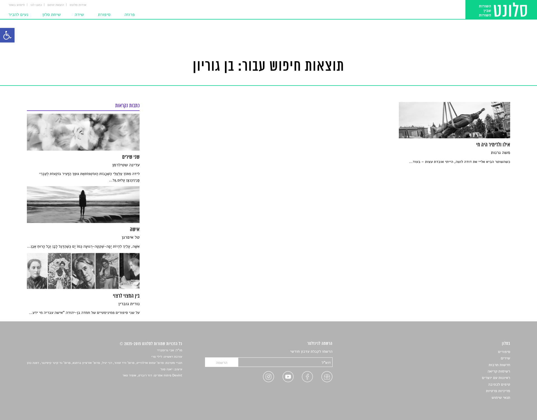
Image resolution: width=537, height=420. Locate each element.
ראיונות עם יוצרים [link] (496, 377)
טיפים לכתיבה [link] (499, 384)
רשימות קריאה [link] (498, 371)
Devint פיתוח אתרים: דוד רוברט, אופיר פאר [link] (152, 375)
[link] (7, 35)
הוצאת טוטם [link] (56, 5)
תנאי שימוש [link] (500, 397)
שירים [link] (505, 358)
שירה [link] (79, 14)
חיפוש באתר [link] (16, 5)
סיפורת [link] (104, 14)
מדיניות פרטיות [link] (498, 390)
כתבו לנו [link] (36, 5)
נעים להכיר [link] (18, 14)
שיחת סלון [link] (51, 14)
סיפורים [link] (504, 351)
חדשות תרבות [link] (499, 364)
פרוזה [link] (129, 14)
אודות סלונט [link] (78, 5)
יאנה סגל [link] (167, 369)
